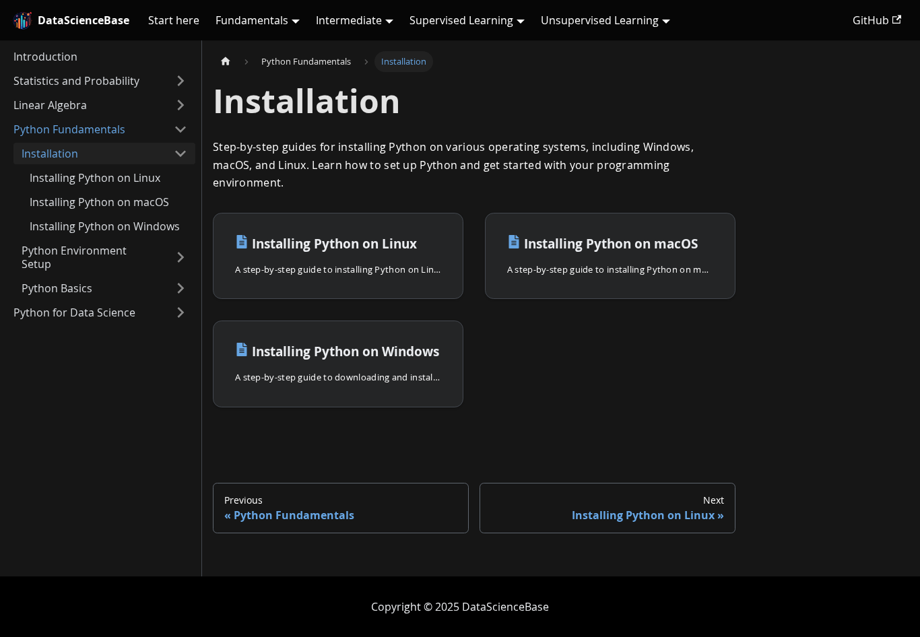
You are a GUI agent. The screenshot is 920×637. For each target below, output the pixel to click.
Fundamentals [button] (252, 20)
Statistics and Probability (76, 80)
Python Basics (57, 288)
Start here (173, 20)
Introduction (45, 56)
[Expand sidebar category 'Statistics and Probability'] (180, 81)
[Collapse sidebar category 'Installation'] (180, 153)
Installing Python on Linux (95, 177)
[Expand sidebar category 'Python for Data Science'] (180, 312)
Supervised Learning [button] (461, 20)
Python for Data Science (74, 312)
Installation (50, 153)
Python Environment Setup (74, 257)
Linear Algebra (50, 105)
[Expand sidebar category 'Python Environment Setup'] (180, 257)
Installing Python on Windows (105, 226)
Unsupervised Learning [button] (600, 20)
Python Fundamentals (69, 129)
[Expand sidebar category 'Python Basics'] (180, 288)
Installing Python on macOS (99, 202)
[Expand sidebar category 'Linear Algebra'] (180, 105)
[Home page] (225, 61)
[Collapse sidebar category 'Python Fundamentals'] (180, 129)
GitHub (871, 20)
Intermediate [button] (349, 20)
